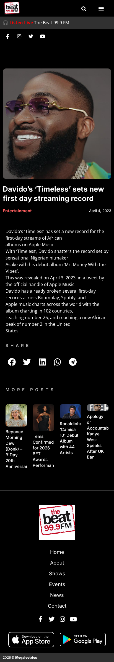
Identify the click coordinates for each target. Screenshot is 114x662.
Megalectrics (26, 657)
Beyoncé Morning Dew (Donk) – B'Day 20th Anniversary (18, 449)
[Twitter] (30, 36)
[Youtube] (42, 36)
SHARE (18, 345)
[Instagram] (19, 36)
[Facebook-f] (7, 36)
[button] (84, 9)
